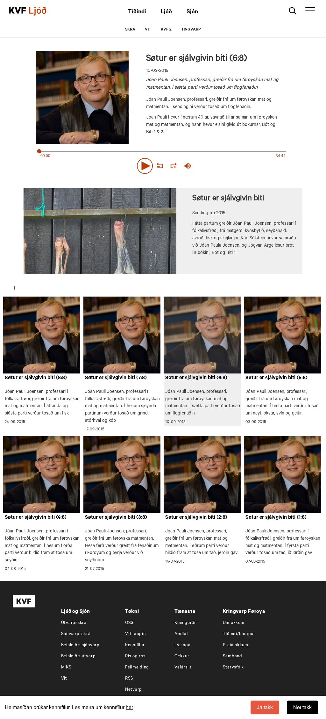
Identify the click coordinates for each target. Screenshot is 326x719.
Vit (64, 678)
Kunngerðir (185, 623)
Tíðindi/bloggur (239, 634)
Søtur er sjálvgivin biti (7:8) (116, 378)
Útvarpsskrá (74, 623)
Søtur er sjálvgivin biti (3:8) (116, 518)
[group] (188, 166)
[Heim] (17, 11)
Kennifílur (135, 645)
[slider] (217, 166)
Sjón (192, 12)
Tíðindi (137, 12)
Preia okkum (235, 645)
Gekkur (181, 656)
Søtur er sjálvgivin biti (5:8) (276, 378)
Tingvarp (191, 30)
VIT (148, 30)
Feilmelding (137, 667)
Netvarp (133, 690)
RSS (129, 678)
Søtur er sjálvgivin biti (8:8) (36, 378)
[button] (145, 166)
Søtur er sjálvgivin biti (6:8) (196, 378)
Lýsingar (183, 645)
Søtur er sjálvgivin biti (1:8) (276, 518)
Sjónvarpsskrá (76, 634)
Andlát (181, 634)
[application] (163, 165)
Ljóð (166, 12)
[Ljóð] (43, 11)
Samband (232, 656)
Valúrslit (183, 667)
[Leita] (292, 11)
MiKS (66, 667)
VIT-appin (135, 634)
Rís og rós (135, 656)
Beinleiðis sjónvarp (80, 645)
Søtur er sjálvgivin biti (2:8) (196, 518)
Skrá (130, 30)
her (129, 707)
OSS (129, 623)
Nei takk (302, 707)
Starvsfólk (233, 667)
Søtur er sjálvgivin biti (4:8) (36, 518)
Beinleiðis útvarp (78, 656)
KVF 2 (166, 30)
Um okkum (233, 623)
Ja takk (265, 707)
